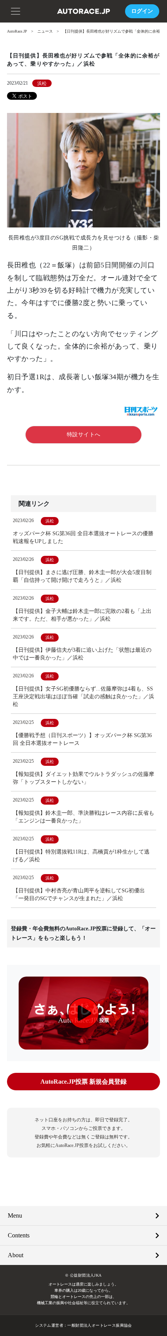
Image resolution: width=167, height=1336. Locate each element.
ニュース (45, 31)
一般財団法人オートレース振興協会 (99, 1325)
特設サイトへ (84, 434)
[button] (15, 10)
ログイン (142, 11)
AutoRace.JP (17, 31)
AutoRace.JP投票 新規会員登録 (83, 1081)
